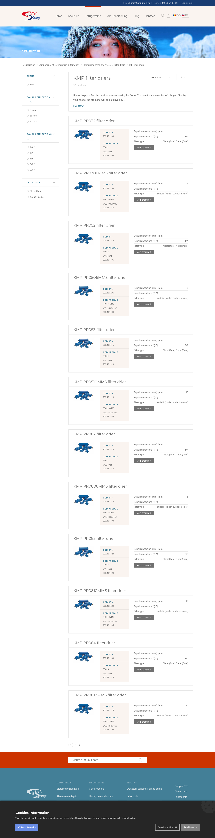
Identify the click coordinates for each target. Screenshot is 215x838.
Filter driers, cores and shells (97, 65)
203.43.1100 (108, 730)
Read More (189, 827)
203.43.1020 (108, 554)
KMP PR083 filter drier (94, 538)
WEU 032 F (107, 152)
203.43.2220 (108, 606)
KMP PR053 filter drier (94, 329)
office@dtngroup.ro (140, 3)
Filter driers (119, 65)
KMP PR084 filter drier (94, 643)
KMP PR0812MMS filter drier (99, 695)
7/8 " (32, 170)
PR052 (106, 252)
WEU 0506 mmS (110, 308)
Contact (150, 16)
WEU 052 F (107, 256)
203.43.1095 (108, 625)
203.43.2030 (108, 658)
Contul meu (187, 3)
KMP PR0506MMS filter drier (100, 277)
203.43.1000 (108, 155)
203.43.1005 (108, 260)
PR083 (106, 565)
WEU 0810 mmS (110, 621)
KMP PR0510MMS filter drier (99, 382)
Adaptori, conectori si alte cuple (144, 788)
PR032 (106, 147)
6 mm (33, 110)
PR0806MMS (108, 513)
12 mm (33, 121)
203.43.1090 (108, 521)
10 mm (33, 115)
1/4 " (32, 153)
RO (178, 15)
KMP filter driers (136, 65)
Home (58, 16)
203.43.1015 (108, 469)
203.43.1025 (108, 677)
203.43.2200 (108, 188)
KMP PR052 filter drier (94, 225)
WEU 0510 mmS (110, 413)
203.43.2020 (108, 449)
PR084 (106, 669)
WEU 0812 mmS (110, 726)
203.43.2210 (108, 397)
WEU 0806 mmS (110, 517)
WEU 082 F (107, 465)
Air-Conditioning (117, 16)
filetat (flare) (36, 191)
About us (73, 16)
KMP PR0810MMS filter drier (99, 590)
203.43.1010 (108, 364)
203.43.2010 (108, 241)
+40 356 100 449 (170, 3)
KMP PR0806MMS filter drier (100, 486)
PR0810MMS (108, 617)
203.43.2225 (108, 710)
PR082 (106, 460)
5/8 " (32, 164)
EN (187, 15)
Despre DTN (181, 786)
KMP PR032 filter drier (94, 121)
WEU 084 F (107, 674)
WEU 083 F (107, 569)
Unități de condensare (101, 796)
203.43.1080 (108, 312)
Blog (136, 16)
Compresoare (96, 788)
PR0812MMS (108, 721)
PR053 (106, 356)
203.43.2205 (108, 293)
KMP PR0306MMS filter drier (100, 173)
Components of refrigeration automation (59, 65)
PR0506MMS (108, 304)
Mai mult (78, 106)
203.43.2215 (108, 502)
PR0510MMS (108, 408)
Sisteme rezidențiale (68, 788)
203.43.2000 (108, 136)
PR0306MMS (108, 199)
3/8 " (32, 158)
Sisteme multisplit (67, 796)
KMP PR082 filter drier (94, 434)
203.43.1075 (108, 208)
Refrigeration (93, 16)
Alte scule (132, 796)
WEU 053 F (107, 360)
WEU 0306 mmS (110, 204)
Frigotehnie (181, 796)
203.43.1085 (108, 416)
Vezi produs (143, 147)
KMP (32, 84)
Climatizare (181, 791)
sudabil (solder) (37, 197)
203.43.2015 (108, 345)
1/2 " (32, 147)
